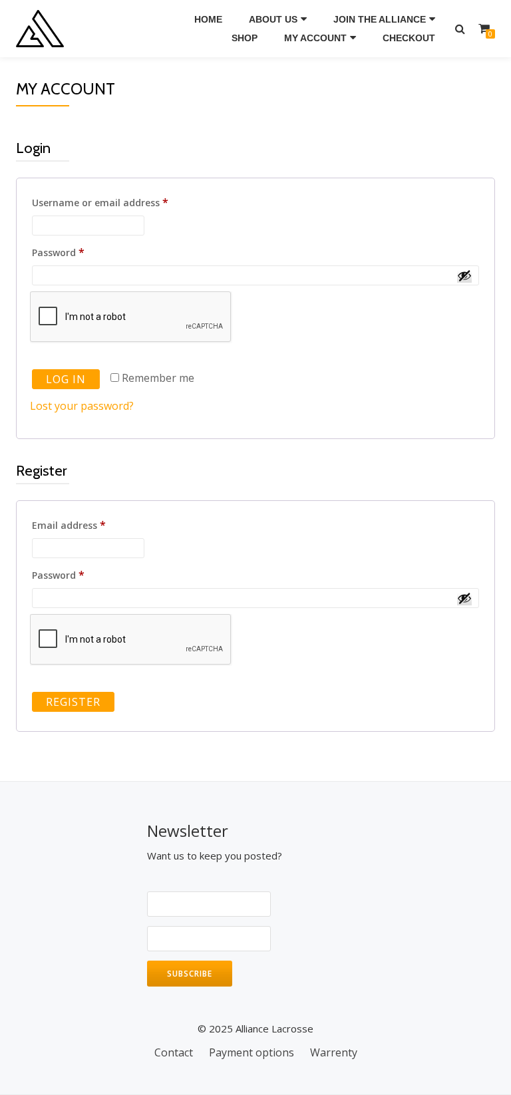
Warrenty (333, 1052)
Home (208, 19)
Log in (66, 379)
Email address (91, 524)
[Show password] (464, 275)
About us (273, 19)
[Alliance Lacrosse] (42, 28)
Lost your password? (82, 405)
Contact (173, 1052)
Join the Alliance (379, 19)
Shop (244, 38)
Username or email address (122, 202)
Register (73, 702)
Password (80, 251)
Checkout (409, 38)
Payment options (251, 1052)
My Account (315, 38)
